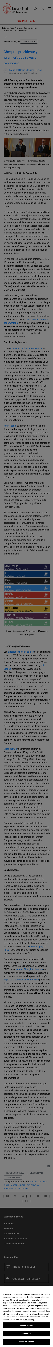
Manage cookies (26, 1325)
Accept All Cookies (26, 1341)
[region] (26, 1316)
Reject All (26, 1333)
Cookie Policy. (29, 1319)
